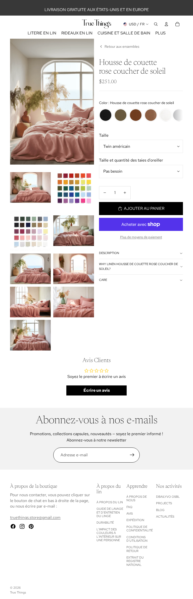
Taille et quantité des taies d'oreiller (131, 160)
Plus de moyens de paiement (141, 237)
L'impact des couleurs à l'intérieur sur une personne (108, 534)
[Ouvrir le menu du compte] (166, 24)
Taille (104, 135)
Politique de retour (136, 549)
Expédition (135, 520)
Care (103, 280)
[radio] (105, 115)
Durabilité (105, 523)
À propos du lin (109, 502)
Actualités (165, 517)
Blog (160, 510)
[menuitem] (160, 33)
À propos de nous (136, 498)
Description (109, 253)
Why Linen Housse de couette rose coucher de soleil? (138, 266)
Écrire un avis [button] (96, 390)
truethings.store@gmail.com (35, 517)
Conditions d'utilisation (137, 539)
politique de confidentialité (139, 528)
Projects (164, 503)
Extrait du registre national (135, 561)
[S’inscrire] (132, 455)
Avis (129, 514)
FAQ (129, 507)
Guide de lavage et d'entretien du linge (109, 512)
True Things (18, 592)
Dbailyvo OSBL (168, 497)
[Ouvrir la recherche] (155, 24)
